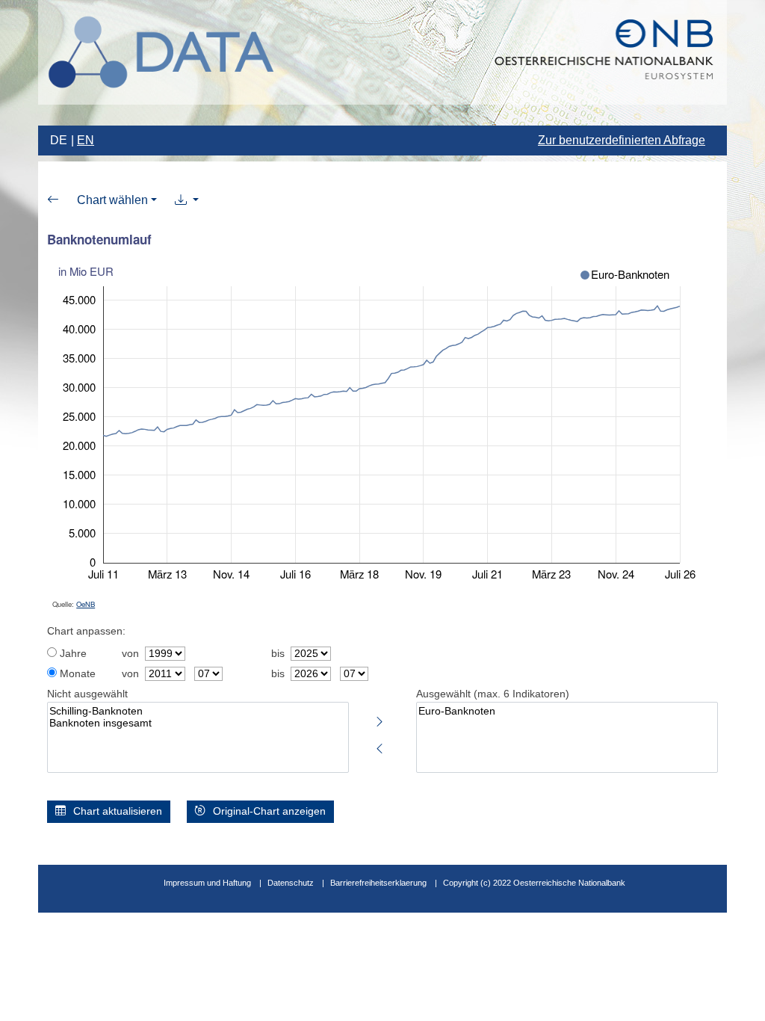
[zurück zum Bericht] (53, 200)
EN (85, 140)
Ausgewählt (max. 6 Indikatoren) (492, 694)
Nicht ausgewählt (87, 694)
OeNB (85, 604)
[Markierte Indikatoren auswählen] (379, 719)
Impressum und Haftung (207, 882)
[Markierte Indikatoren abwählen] (379, 746)
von (130, 653)
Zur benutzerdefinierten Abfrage (621, 140)
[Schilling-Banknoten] (198, 712)
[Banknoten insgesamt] (198, 723)
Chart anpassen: (86, 631)
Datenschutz (290, 882)
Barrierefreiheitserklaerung (378, 882)
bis (278, 653)
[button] (187, 200)
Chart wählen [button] (112, 200)
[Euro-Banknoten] (567, 712)
